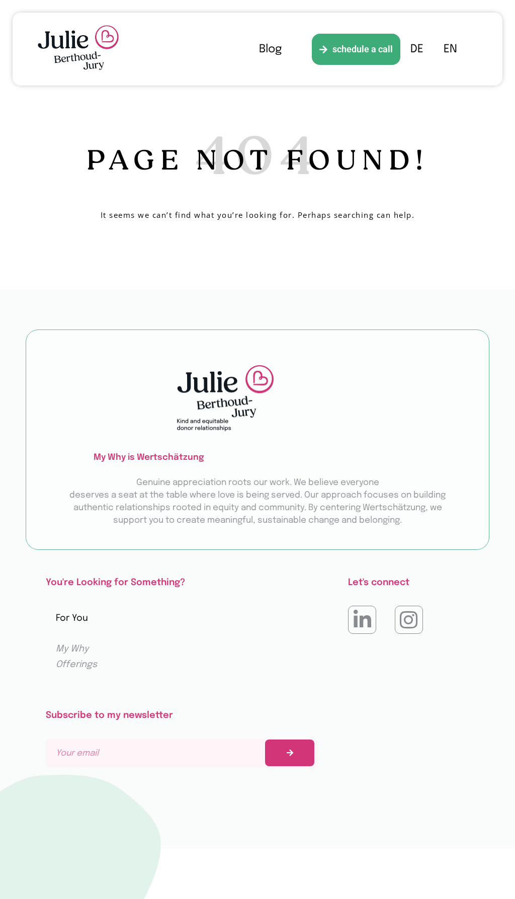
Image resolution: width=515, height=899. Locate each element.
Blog (270, 49)
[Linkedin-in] (362, 620)
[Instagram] (409, 620)
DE (416, 49)
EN (450, 49)
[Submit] (289, 753)
